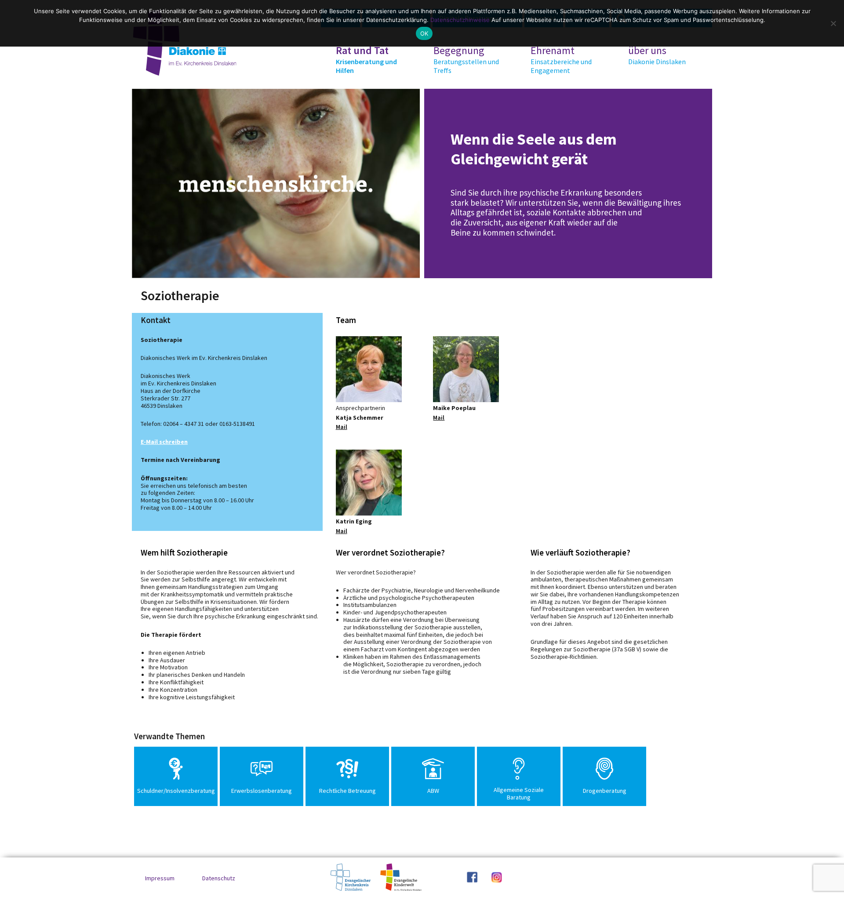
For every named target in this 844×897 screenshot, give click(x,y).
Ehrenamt (561, 59)
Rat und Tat (366, 59)
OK (424, 33)
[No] (833, 23)
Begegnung (466, 59)
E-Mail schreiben (164, 442)
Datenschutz (218, 878)
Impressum (160, 878)
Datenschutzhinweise (460, 19)
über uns (657, 55)
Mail (341, 427)
